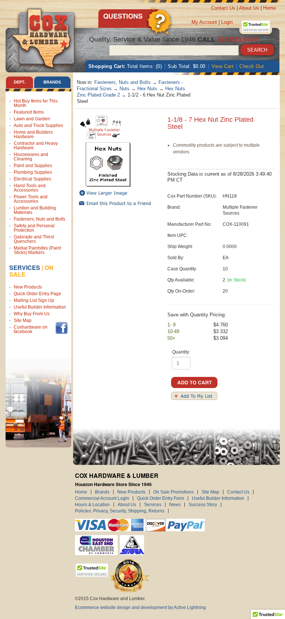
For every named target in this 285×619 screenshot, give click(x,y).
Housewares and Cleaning (31, 157)
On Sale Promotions (173, 492)
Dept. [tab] (19, 82)
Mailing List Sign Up (34, 300)
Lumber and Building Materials (35, 210)
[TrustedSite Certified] (255, 26)
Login (227, 22)
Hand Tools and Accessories (30, 188)
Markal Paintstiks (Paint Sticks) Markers (37, 250)
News (175, 504)
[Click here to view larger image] (108, 164)
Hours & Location (92, 504)
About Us (249, 8)
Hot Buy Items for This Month (36, 103)
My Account (204, 22)
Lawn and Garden (32, 118)
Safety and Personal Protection (34, 228)
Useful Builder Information (40, 307)
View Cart (223, 66)
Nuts (124, 88)
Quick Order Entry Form (160, 498)
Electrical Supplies (32, 179)
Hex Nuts (147, 88)
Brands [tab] (52, 82)
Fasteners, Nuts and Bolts (39, 219)
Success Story (203, 504)
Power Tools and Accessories (31, 199)
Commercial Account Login (102, 498)
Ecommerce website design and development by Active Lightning (140, 607)
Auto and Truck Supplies (38, 125)
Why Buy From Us (32, 313)
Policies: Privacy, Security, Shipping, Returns (119, 511)
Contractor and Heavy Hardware (36, 145)
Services (24, 267)
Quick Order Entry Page (37, 293)
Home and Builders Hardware (33, 134)
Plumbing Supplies (33, 172)
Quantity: (181, 352)
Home (269, 8)
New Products (28, 287)
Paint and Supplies (33, 165)
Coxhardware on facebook (31, 329)
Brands (102, 492)
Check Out (251, 66)
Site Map (23, 320)
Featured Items (29, 112)
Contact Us (223, 8)
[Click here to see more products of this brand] (101, 127)
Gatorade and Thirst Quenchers (34, 239)
